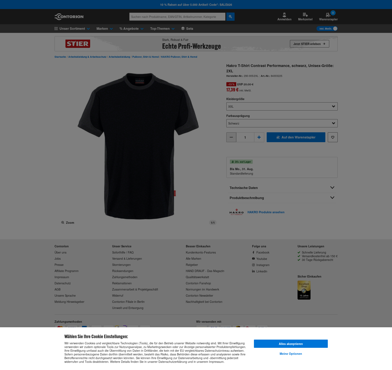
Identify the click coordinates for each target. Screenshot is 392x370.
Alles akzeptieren (291, 344)
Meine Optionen (291, 354)
